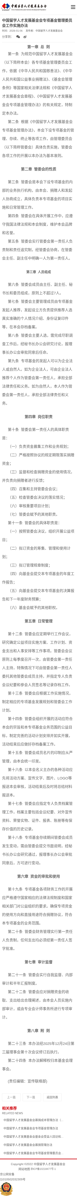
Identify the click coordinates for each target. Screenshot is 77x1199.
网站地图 (24, 1169)
